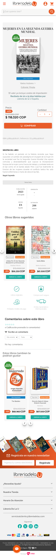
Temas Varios (28, 182)
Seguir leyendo (9, 175)
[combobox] (28, 11)
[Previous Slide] (2, 251)
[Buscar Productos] (51, 11)
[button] (28, 55)
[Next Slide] (54, 251)
